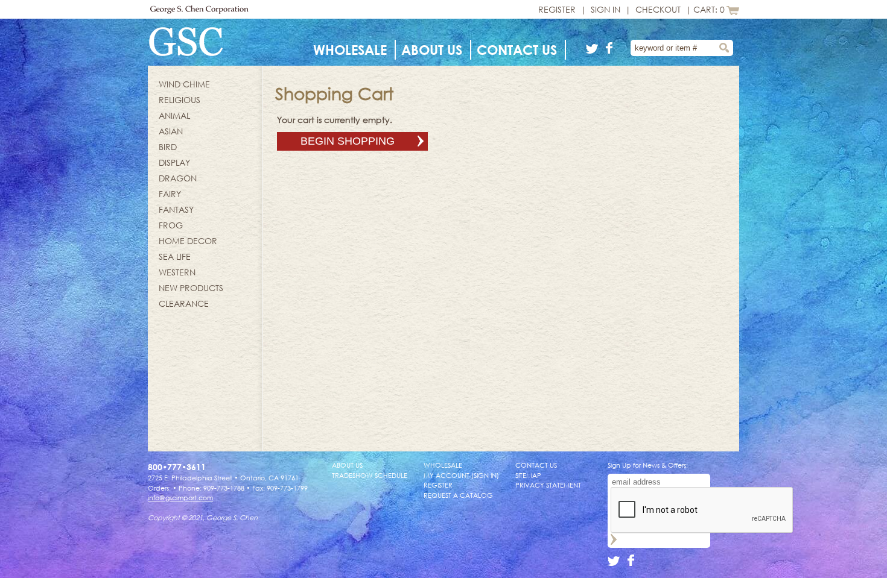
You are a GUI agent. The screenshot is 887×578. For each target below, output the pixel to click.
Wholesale (350, 50)
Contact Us (517, 50)
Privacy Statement (548, 485)
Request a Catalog (458, 495)
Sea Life (175, 256)
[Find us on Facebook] (609, 50)
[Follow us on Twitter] (594, 50)
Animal (174, 115)
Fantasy (176, 209)
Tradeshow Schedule (369, 475)
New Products (191, 288)
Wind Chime (184, 84)
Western (177, 272)
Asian (171, 131)
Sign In (605, 9)
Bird (168, 147)
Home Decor (188, 241)
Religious (179, 100)
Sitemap (528, 475)
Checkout (658, 9)
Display (174, 162)
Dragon (178, 178)
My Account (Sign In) (461, 475)
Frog (171, 225)
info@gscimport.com (180, 497)
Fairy (170, 194)
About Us (431, 50)
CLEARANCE (184, 303)
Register (557, 9)
